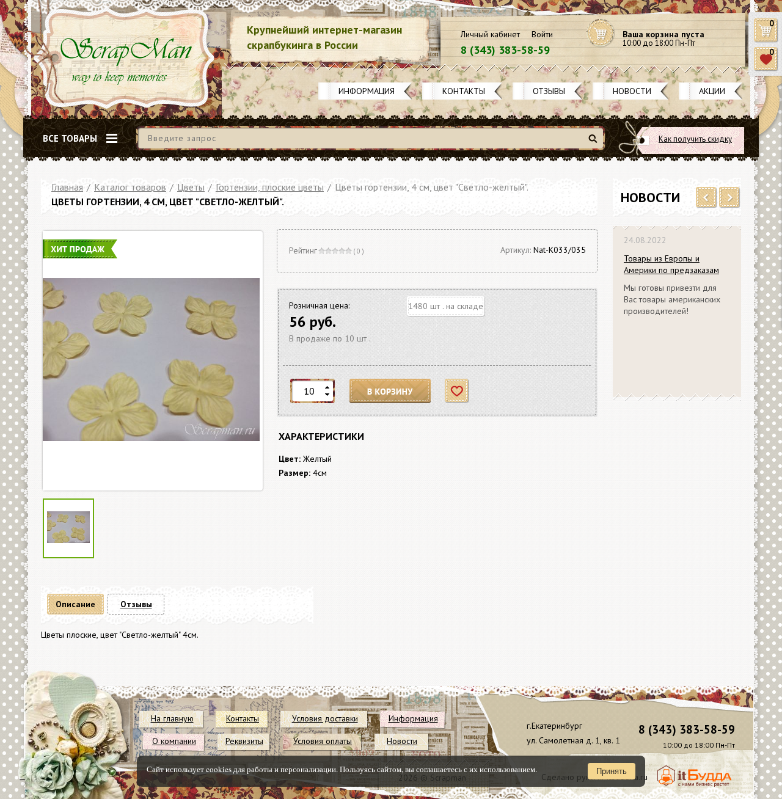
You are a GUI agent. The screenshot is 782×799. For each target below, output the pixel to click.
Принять (611, 771)
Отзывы (549, 91)
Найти (594, 143)
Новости (632, 91)
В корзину (390, 391)
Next (729, 198)
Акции (712, 91)
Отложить (457, 391)
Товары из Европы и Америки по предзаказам (671, 264)
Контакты (463, 91)
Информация (366, 91)
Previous (706, 198)
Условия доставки (325, 718)
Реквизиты (244, 740)
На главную (172, 718)
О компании (174, 740)
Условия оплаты (322, 740)
